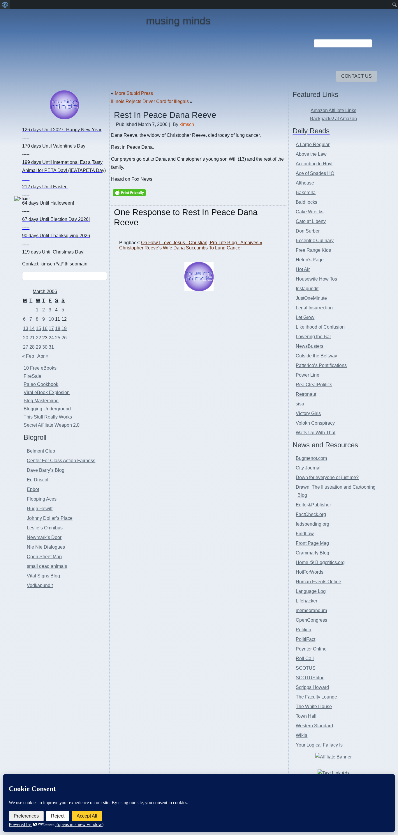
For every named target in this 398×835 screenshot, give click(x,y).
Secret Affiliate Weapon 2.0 (52, 425)
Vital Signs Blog (43, 575)
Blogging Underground (47, 408)
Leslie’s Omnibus (45, 527)
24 (51, 337)
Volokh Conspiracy (315, 423)
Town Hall (306, 716)
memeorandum (311, 610)
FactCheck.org (311, 514)
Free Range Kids (313, 250)
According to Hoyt (314, 163)
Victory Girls (308, 413)
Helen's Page (310, 259)
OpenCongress (311, 620)
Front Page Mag (312, 543)
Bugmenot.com (311, 458)
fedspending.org (312, 524)
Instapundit (307, 288)
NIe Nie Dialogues (46, 547)
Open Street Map (44, 556)
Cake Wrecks (309, 211)
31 (51, 347)
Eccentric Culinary (315, 240)
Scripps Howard (312, 687)
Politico (303, 629)
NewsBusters (309, 346)
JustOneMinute (311, 298)
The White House (314, 706)
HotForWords (309, 572)
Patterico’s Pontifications (321, 365)
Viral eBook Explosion (47, 392)
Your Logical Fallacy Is (319, 744)
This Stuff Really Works (48, 416)
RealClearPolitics (314, 384)
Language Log (311, 591)
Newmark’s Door (44, 537)
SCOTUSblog (310, 677)
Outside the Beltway (316, 355)
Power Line (307, 375)
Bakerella (306, 192)
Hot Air (303, 269)
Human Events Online (318, 581)
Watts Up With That (315, 432)
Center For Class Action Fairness (61, 460)
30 (44, 347)
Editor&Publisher (313, 504)
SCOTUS (306, 668)
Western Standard (314, 725)
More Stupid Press (134, 93)
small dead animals (47, 566)
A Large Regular (313, 144)
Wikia (301, 735)
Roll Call (305, 658)
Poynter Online (311, 648)
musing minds (178, 20)
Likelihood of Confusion (320, 327)
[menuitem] (5, 4)
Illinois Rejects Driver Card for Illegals (150, 101)
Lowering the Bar (313, 336)
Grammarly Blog (312, 552)
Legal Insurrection (314, 307)
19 (64, 328)
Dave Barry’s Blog (45, 470)
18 (57, 328)
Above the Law (311, 154)
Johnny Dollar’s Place (50, 518)
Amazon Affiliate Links (333, 110)
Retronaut (306, 394)
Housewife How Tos (316, 278)
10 (51, 319)
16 (44, 328)
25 (57, 337)
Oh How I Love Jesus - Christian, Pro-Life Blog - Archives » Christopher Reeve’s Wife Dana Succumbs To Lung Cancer (190, 245)
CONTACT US (356, 76)
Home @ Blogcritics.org (320, 562)
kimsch (186, 124)
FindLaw (305, 533)
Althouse (305, 182)
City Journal (308, 467)
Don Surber (308, 230)
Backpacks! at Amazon (333, 118)
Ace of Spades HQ (315, 173)
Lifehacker (306, 600)
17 (51, 328)
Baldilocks (306, 202)
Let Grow (305, 317)
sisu (300, 403)
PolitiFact (305, 639)
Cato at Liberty (311, 221)
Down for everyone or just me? (327, 477)
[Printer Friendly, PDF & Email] (129, 192)
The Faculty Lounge (316, 696)
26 (64, 337)
